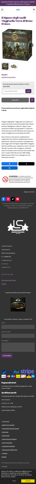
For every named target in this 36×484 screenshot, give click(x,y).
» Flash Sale (5, 432)
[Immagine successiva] (32, 45)
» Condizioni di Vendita (8, 446)
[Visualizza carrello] (34, 9)
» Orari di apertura (7, 443)
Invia (28, 91)
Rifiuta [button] (14, 481)
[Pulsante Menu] (2, 9)
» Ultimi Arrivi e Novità (8, 425)
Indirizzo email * (6, 332)
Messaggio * (5, 340)
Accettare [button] (28, 481)
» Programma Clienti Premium (10, 428)
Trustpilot (4, 466)
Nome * (4, 323)
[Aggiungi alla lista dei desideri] (32, 100)
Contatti (4, 457)
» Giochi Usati (5, 436)
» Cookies (4, 453)
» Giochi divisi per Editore (9, 439)
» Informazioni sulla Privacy (10, 450)
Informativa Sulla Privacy (9, 280)
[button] (5, 66)
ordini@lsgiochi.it (7, 260)
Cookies (4, 284)
